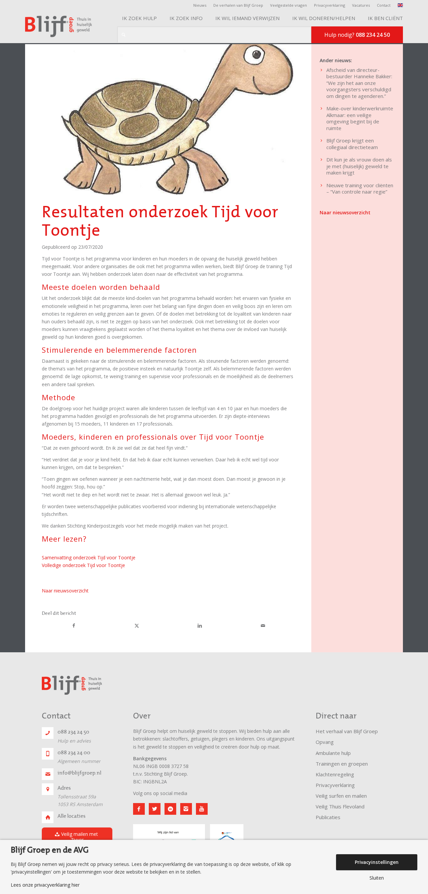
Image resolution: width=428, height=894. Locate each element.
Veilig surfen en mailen (341, 795)
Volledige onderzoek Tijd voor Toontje (83, 565)
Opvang (325, 742)
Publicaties (328, 817)
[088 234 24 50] (48, 733)
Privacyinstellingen (377, 862)
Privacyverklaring (329, 5)
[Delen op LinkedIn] (200, 626)
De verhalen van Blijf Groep (238, 5)
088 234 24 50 (73, 732)
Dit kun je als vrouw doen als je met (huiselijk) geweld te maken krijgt (359, 166)
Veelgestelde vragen (288, 5)
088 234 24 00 (74, 752)
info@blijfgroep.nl (79, 773)
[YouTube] (202, 809)
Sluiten (376, 878)
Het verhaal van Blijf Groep (347, 731)
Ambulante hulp (333, 753)
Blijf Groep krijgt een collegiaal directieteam (352, 143)
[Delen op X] (137, 626)
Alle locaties (72, 816)
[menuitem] (201, 5)
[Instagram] (186, 809)
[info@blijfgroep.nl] (48, 774)
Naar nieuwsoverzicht (65, 590)
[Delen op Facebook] (73, 626)
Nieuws (199, 5)
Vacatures (361, 5)
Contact (384, 5)
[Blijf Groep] (58, 26)
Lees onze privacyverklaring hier (45, 885)
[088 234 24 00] (48, 754)
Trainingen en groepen (342, 763)
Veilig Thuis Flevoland (340, 806)
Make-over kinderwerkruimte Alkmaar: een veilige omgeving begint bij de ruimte (359, 118)
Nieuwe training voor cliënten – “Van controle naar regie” (359, 188)
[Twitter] (154, 809)
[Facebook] (139, 809)
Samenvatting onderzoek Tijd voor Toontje (88, 557)
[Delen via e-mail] (263, 626)
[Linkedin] (170, 809)
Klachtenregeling (335, 774)
